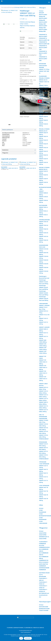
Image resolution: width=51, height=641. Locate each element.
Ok (21, 638)
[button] (49, 2)
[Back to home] (10, 2)
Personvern (27, 638)
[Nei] (49, 637)
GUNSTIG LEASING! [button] (24, 68)
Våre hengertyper (4, 7)
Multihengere (11, 7)
